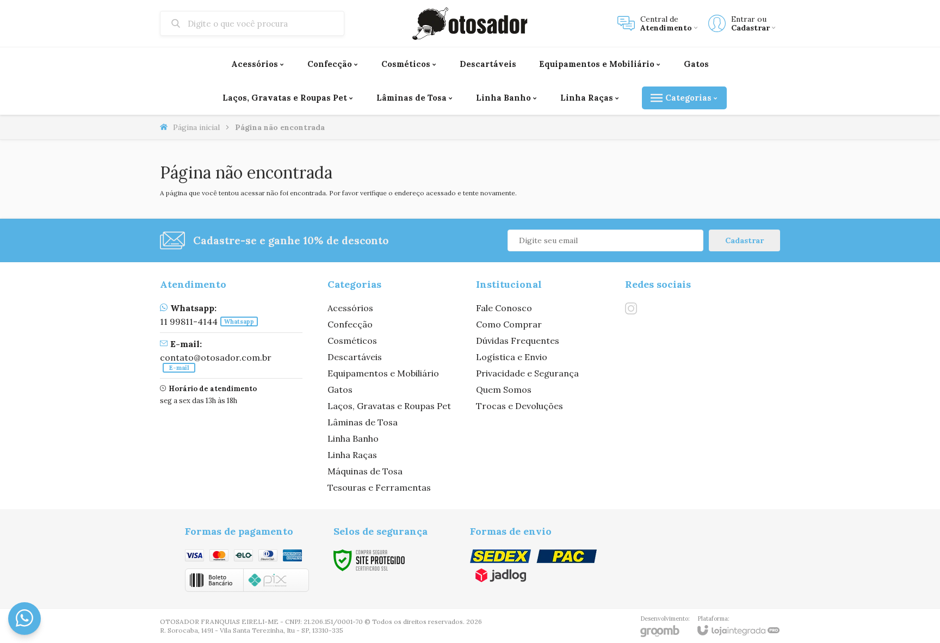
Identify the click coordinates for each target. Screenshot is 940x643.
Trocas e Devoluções (519, 405)
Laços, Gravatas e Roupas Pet (389, 405)
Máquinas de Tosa (365, 471)
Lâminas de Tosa (362, 422)
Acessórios (350, 307)
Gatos (339, 389)
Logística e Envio (511, 356)
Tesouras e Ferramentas (379, 487)
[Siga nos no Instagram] (631, 308)
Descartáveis (354, 356)
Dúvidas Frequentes (517, 340)
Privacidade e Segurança (527, 373)
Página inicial (196, 127)
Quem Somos (503, 389)
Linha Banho (353, 438)
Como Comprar (509, 324)
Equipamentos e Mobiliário (383, 373)
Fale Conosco (504, 307)
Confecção (350, 324)
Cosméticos (352, 340)
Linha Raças (352, 454)
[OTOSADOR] (470, 23)
